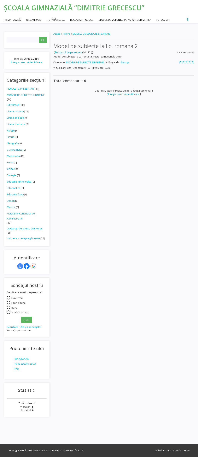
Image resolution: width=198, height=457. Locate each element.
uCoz (187, 450)
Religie (11, 130)
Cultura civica (14, 149)
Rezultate (12, 327)
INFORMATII (13, 105)
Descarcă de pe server (68, 52)
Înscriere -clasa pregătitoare (23, 238)
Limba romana (15, 111)
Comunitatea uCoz (25, 364)
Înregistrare (18, 62)
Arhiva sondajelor (30, 327)
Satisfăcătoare (19, 312)
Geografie (13, 143)
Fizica (10, 162)
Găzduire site (163, 450)
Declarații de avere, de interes (25, 228)
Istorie (10, 137)
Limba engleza (15, 117)
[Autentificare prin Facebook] (27, 266)
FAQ (17, 369)
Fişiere (66, 33)
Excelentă (17, 298)
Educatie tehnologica (19, 181)
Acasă (56, 33)
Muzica (11, 207)
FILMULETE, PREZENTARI (20, 88)
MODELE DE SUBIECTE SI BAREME (26, 95)
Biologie (11, 175)
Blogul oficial (22, 359)
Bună (14, 307)
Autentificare (34, 62)
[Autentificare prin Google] (33, 266)
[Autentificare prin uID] (20, 266)
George (124, 62)
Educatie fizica (15, 194)
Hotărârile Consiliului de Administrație (21, 216)
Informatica (13, 188)
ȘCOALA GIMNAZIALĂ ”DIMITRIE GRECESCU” (74, 7)
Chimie (11, 169)
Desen (11, 200)
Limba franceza (16, 124)
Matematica (14, 156)
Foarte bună (18, 302)
